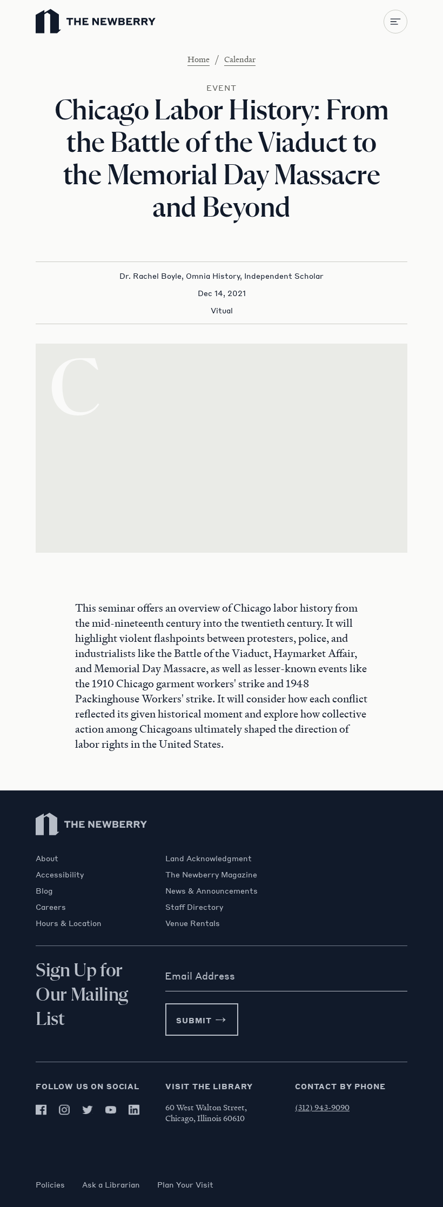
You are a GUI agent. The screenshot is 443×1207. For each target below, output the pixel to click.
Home (198, 58)
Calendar (240, 58)
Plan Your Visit (185, 1184)
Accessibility (60, 874)
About (47, 858)
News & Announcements (211, 890)
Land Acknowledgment (208, 858)
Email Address (200, 976)
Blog (44, 890)
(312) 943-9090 (322, 1107)
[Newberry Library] (92, 848)
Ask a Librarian (111, 1184)
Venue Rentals (192, 923)
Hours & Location (69, 923)
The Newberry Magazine (211, 874)
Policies (50, 1184)
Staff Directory (194, 906)
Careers (51, 906)
